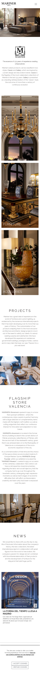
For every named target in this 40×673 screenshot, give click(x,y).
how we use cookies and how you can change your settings (20, 654)
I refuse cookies (20, 667)
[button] (35, 606)
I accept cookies (20, 663)
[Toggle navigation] (35, 4)
